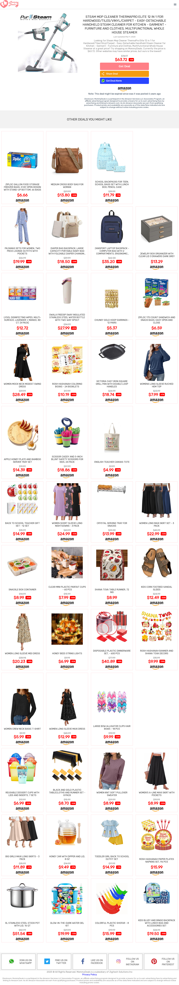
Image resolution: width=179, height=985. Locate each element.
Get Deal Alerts (114, 81)
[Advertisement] (157, 167)
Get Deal (124, 66)
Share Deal (109, 74)
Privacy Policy (89, 974)
